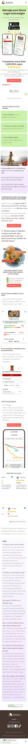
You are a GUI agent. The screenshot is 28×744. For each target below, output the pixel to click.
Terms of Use (18, 736)
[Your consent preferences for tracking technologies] (25, 741)
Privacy (24, 736)
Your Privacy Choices (10, 740)
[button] (26, 3)
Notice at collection (6, 742)
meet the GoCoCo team (19, 534)
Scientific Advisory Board (8, 736)
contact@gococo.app (14, 722)
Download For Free (14, 80)
